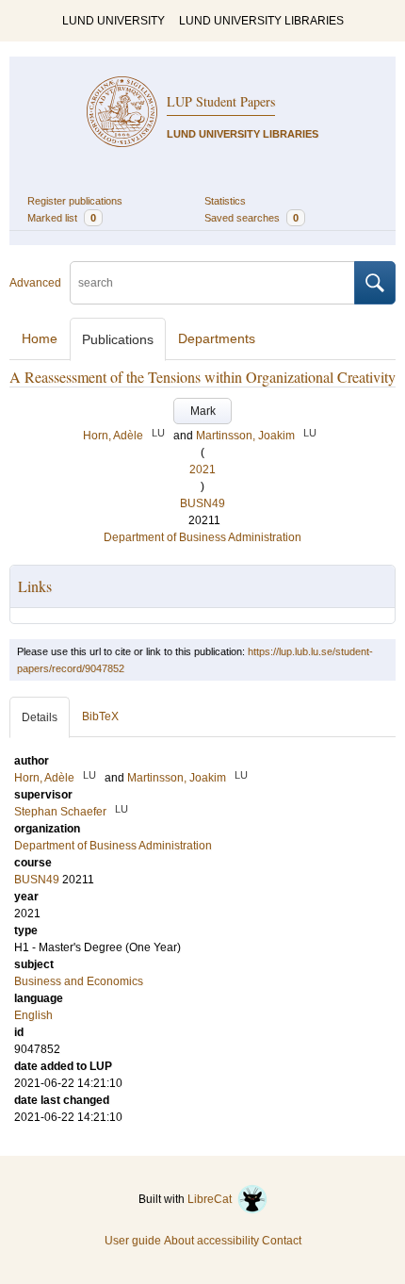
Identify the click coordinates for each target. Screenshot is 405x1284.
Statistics (225, 200)
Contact (281, 1240)
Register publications (74, 200)
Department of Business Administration (202, 537)
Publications (118, 339)
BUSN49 (202, 503)
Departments (216, 338)
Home (39, 338)
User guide (133, 1240)
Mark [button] (203, 411)
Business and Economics (78, 981)
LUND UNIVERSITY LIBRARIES (261, 20)
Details (39, 717)
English (33, 1015)
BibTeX (100, 716)
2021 (202, 469)
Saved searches (251, 217)
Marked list (61, 217)
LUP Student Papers (221, 101)
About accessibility (211, 1240)
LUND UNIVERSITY (113, 20)
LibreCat (212, 1199)
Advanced (35, 282)
